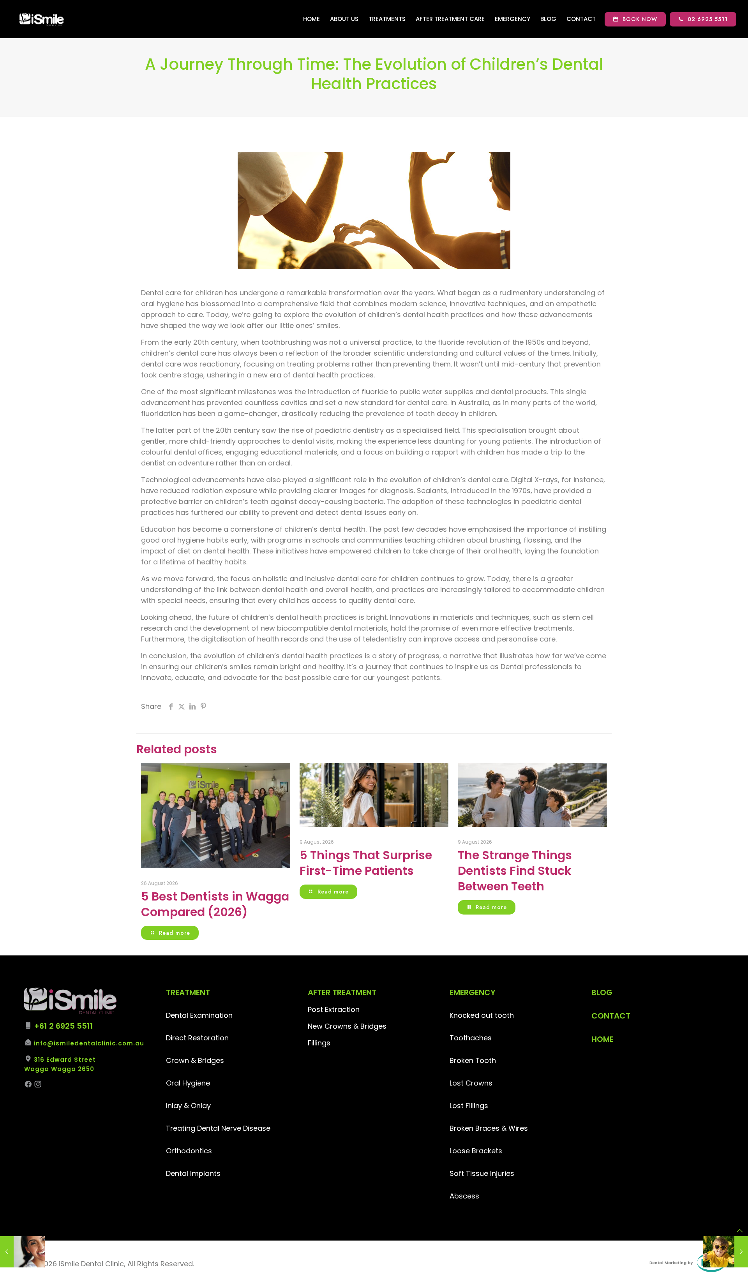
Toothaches (471, 1038)
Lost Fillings (469, 1105)
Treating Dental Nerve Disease (218, 1128)
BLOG (601, 992)
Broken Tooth (473, 1060)
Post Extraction (334, 1009)
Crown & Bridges (195, 1060)
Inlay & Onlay (188, 1105)
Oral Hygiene (188, 1083)
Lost (458, 1083)
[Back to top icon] (739, 1230)
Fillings (319, 1043)
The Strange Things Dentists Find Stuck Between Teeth (515, 871)
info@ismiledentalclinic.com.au (89, 1043)
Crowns (479, 1083)
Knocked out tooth (482, 1015)
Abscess (464, 1196)
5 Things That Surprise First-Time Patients (366, 863)
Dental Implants (193, 1173)
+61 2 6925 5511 (63, 1025)
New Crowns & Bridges (347, 1026)
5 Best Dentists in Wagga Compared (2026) (215, 904)
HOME (602, 1039)
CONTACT (610, 1015)
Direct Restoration (197, 1038)
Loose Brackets (476, 1151)
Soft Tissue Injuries (482, 1173)
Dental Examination (199, 1015)
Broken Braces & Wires (489, 1128)
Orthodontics (189, 1151)
